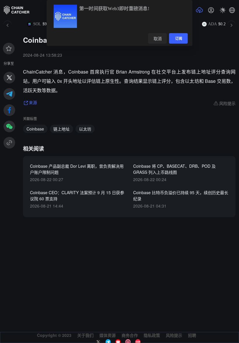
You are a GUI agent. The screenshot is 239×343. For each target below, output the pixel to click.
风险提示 (174, 335)
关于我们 (85, 335)
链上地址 (61, 129)
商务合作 (130, 335)
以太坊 (85, 129)
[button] (232, 10)
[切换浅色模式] (222, 10)
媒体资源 (107, 335)
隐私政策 (152, 335)
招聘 (192, 335)
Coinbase (35, 129)
